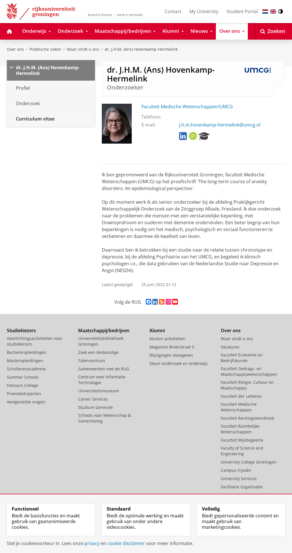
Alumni (157, 330)
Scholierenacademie (26, 369)
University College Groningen (248, 462)
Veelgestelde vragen (26, 402)
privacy (92, 543)
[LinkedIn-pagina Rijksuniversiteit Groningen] (155, 302)
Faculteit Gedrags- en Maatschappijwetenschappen (249, 371)
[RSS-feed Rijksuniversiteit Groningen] (162, 302)
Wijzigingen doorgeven (171, 355)
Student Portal (242, 11)
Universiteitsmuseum (98, 390)
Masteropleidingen (25, 360)
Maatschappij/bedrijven (103, 330)
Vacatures (230, 347)
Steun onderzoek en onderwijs (178, 363)
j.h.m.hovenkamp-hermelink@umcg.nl (219, 125)
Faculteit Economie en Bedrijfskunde (242, 357)
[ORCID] (193, 136)
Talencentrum (91, 360)
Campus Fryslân (236, 470)
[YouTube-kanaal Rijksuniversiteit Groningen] (175, 302)
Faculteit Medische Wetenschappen (239, 407)
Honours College (22, 385)
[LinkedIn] (183, 136)
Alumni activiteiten (167, 338)
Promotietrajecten (24, 393)
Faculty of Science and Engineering (242, 450)
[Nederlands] (265, 11)
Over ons (15, 49)
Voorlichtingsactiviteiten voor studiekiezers (34, 341)
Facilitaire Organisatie (242, 486)
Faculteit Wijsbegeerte (242, 440)
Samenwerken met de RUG (103, 369)
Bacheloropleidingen (26, 352)
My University (203, 11)
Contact (173, 11)
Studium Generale (95, 407)
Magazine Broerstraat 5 (171, 347)
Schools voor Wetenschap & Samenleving (104, 418)
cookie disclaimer (126, 543)
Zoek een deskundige (98, 352)
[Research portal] (204, 136)
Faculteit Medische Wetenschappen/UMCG (187, 106)
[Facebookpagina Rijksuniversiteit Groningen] (148, 302)
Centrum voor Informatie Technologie (101, 379)
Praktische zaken (45, 49)
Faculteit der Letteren (241, 396)
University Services (239, 478)
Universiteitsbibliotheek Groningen (100, 341)
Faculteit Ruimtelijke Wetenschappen (240, 428)
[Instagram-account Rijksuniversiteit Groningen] (168, 302)
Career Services (93, 399)
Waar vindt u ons (83, 49)
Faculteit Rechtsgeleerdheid (247, 418)
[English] (273, 11)
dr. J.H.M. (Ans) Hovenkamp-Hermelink (141, 49)
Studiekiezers (21, 330)
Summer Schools (23, 377)
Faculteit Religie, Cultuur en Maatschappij (247, 385)
